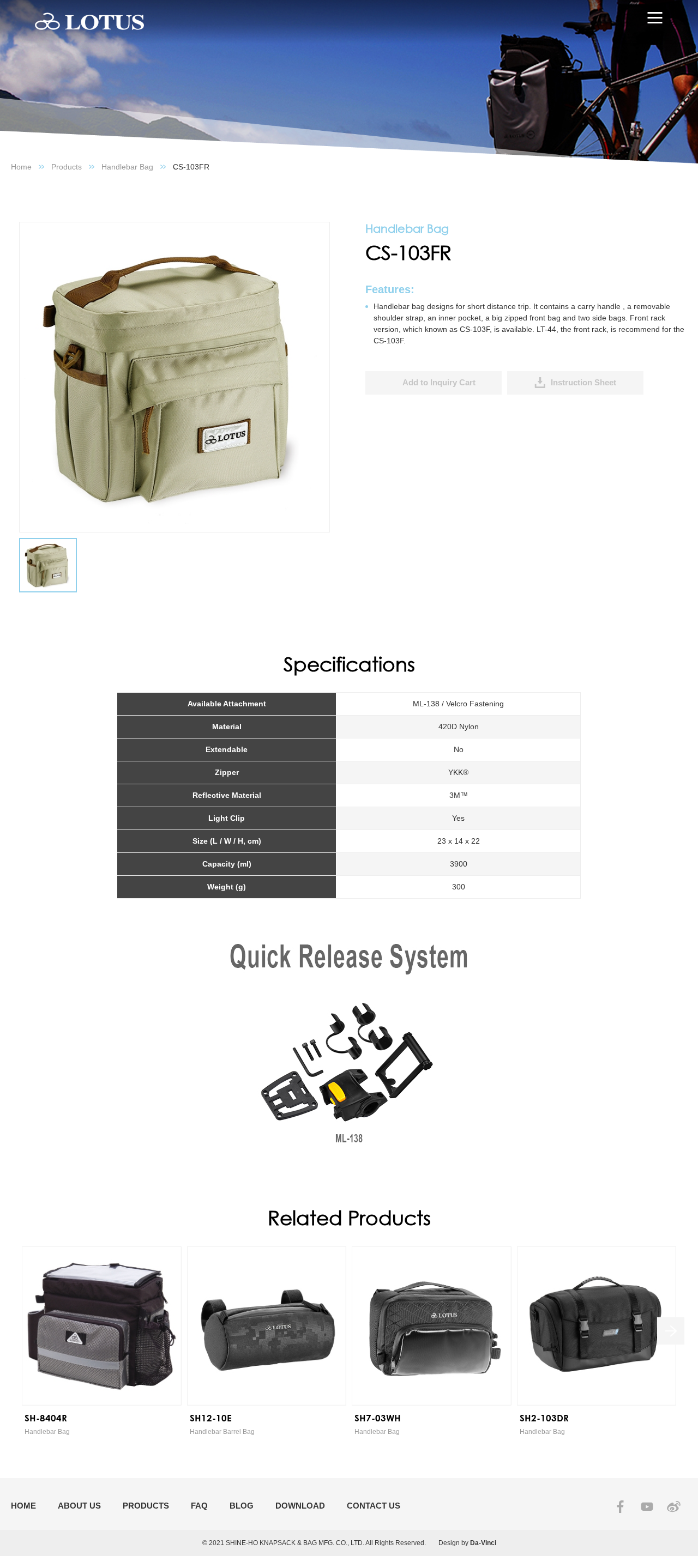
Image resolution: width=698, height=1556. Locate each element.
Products (66, 166)
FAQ (199, 1505)
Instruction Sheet (583, 382)
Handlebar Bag (127, 166)
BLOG (242, 1505)
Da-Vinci (483, 1543)
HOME (23, 1505)
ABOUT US (79, 1505)
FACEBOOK (620, 1506)
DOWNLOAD (300, 1505)
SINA (674, 1506)
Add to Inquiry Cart (439, 382)
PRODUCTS (146, 1505)
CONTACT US (373, 1505)
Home (21, 166)
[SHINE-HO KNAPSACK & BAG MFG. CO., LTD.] (89, 22)
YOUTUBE (647, 1506)
